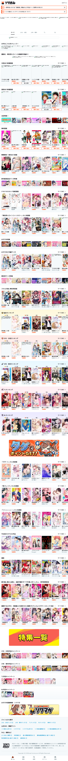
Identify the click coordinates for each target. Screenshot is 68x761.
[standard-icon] (64, 7)
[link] (16, 46)
